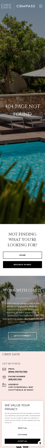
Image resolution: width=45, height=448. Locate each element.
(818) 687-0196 (15, 379)
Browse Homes (22, 265)
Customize (22, 435)
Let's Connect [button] (22, 336)
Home (22, 255)
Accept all (22, 441)
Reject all (22, 428)
